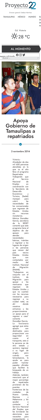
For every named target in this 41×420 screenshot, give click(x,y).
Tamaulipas (9, 16)
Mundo (32, 16)
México (21, 16)
